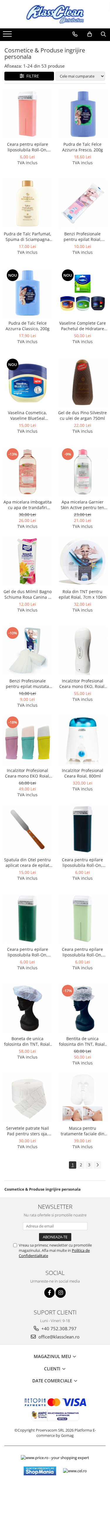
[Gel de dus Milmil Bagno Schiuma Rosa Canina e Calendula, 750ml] (27, 561)
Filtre (31, 76)
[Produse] (8, 35)
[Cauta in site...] (103, 34)
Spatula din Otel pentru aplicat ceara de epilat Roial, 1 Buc (27, 862)
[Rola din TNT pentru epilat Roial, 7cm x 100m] (82, 561)
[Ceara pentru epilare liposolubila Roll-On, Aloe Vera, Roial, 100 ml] (82, 919)
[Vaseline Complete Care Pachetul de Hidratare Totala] (82, 293)
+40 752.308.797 (58, 1328)
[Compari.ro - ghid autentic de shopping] (55, 1492)
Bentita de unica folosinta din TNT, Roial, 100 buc (82, 1041)
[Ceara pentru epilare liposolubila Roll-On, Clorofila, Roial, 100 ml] (27, 919)
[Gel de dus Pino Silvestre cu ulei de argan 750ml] (82, 382)
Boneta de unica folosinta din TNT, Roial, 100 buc (27, 1041)
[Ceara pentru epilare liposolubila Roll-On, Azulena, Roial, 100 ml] (82, 829)
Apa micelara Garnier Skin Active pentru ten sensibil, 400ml (82, 504)
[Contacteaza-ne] (75, 34)
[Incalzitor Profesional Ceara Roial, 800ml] (82, 740)
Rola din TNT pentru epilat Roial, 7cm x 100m (82, 594)
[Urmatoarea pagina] (97, 1165)
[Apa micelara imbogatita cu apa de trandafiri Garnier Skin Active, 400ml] (27, 472)
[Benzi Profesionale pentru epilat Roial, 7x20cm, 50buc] (82, 203)
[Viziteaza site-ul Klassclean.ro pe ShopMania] (39, 1470)
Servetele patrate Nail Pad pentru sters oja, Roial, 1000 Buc (27, 1130)
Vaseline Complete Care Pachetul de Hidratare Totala (82, 325)
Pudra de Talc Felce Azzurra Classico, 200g (28, 325)
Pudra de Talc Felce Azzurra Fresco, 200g (82, 147)
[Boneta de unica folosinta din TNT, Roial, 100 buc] (27, 1008)
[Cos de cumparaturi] (89, 34)
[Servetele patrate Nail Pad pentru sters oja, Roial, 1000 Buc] (27, 1097)
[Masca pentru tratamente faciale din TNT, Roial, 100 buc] (82, 1097)
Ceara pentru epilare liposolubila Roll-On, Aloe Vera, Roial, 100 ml (83, 952)
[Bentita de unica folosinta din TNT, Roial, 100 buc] (82, 1008)
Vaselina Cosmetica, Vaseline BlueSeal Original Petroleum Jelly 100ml (27, 415)
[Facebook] (49, 1293)
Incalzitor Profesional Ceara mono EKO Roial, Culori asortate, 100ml (27, 773)
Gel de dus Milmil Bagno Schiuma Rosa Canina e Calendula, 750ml (28, 594)
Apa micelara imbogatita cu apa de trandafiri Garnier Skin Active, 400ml (28, 504)
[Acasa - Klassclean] (55, 14)
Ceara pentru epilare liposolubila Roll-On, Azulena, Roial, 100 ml (82, 862)
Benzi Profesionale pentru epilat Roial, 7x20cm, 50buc (82, 236)
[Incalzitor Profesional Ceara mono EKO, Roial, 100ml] (82, 650)
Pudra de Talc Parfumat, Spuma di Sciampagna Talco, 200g (27, 236)
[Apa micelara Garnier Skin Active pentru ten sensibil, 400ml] (82, 472)
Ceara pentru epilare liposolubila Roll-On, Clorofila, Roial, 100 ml (27, 952)
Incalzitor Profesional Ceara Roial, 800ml (82, 773)
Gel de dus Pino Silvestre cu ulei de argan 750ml (82, 415)
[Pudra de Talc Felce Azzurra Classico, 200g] (27, 293)
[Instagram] (60, 1293)
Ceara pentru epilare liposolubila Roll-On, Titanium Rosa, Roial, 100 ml (27, 147)
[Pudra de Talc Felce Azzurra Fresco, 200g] (82, 114)
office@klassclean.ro (58, 1337)
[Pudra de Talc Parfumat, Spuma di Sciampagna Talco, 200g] (27, 203)
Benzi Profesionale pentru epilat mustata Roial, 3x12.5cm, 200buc (27, 683)
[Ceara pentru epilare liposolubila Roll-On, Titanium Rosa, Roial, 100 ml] (27, 114)
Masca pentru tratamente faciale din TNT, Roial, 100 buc (82, 1130)
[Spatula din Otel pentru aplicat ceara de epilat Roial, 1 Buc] (27, 829)
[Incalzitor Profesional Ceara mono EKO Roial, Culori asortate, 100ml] (27, 740)
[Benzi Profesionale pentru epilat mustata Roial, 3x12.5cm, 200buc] (27, 650)
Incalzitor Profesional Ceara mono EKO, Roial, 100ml (82, 683)
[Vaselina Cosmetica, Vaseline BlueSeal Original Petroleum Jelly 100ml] (27, 382)
